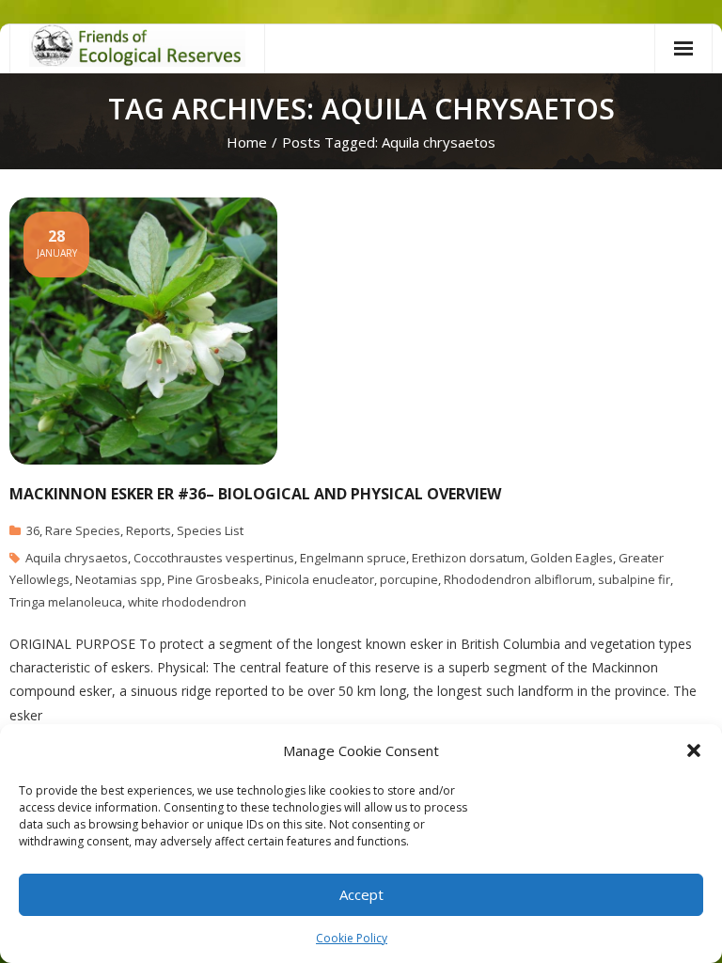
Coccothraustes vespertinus (213, 557)
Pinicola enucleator (319, 579)
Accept (361, 894)
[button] (693, 750)
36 (32, 530)
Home (247, 142)
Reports (148, 530)
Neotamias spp (118, 579)
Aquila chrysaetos (76, 557)
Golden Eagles (571, 557)
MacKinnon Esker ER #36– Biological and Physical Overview (255, 493)
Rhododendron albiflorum (518, 579)
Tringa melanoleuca (65, 601)
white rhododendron (187, 601)
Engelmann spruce (353, 557)
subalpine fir (634, 579)
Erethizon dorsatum (468, 557)
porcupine (409, 579)
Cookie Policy (351, 938)
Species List (210, 530)
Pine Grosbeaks (213, 579)
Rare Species (82, 530)
